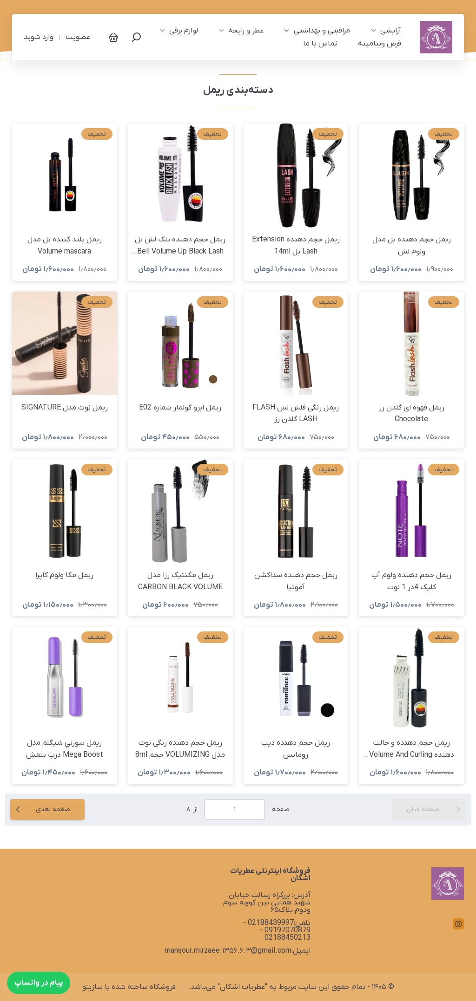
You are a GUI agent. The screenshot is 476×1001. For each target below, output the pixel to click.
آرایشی (390, 30)
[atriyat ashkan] (436, 37)
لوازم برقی (183, 30)
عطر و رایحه (246, 30)
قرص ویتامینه (379, 43)
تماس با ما (320, 43)
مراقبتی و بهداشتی (322, 30)
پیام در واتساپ (38, 983)
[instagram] (458, 924)
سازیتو (92, 987)
